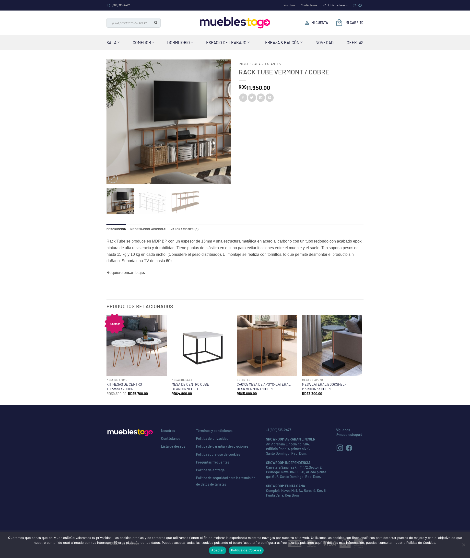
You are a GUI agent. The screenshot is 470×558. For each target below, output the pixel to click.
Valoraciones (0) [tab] (184, 229)
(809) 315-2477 (121, 5)
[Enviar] (156, 23)
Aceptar (217, 550)
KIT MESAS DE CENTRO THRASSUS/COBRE (124, 386)
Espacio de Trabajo (226, 42)
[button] (113, 178)
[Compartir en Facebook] (243, 97)
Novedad (325, 42)
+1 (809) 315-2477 (278, 430)
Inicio (243, 64)
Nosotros (289, 5)
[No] (463, 546)
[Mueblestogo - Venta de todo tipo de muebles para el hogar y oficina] (235, 22)
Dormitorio (178, 42)
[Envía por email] (261, 97)
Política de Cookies (246, 550)
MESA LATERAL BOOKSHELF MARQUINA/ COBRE (324, 386)
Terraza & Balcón (281, 42)
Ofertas (355, 42)
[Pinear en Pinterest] (270, 97)
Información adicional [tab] (148, 229)
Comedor (142, 42)
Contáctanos (309, 5)
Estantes (273, 64)
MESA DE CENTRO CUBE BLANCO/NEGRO (190, 386)
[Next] (222, 121)
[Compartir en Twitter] (252, 97)
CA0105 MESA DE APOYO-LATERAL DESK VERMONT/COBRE (264, 386)
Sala (111, 42)
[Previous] (115, 121)
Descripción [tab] (116, 229)
